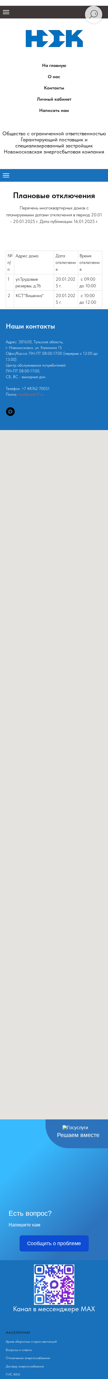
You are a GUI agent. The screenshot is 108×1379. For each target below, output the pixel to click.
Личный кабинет (54, 99)
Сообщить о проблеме (54, 1243)
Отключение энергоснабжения (28, 1358)
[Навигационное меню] (6, 12)
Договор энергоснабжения (25, 1366)
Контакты (54, 88)
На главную (54, 65)
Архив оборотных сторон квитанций (31, 1341)
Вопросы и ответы (19, 1350)
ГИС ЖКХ (13, 1374)
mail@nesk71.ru (31, 394)
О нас (54, 76)
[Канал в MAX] (10, 411)
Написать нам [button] (54, 110)
